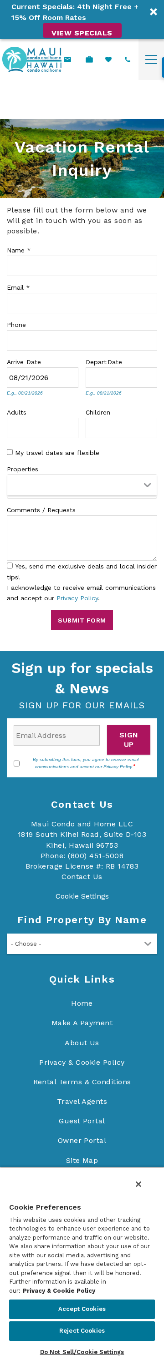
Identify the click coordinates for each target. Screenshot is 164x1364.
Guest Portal (82, 1121)
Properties (22, 468)
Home (82, 1003)
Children (98, 411)
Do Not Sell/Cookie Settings (82, 1352)
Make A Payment (82, 1022)
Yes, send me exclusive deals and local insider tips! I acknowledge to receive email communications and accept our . (82, 582)
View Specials (81, 33)
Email (18, 286)
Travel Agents (82, 1101)
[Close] (138, 1184)
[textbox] (12, 483)
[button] (82, 19)
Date (33, 361)
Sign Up (128, 740)
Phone (16, 323)
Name (19, 249)
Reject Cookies (82, 1330)
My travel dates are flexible (57, 452)
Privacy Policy (77, 598)
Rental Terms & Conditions (82, 1081)
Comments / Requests (41, 509)
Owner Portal (82, 1140)
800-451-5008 (127, 59)
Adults (16, 411)
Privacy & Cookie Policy (81, 1062)
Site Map (82, 1160)
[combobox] (82, 486)
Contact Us (82, 876)
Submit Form (82, 620)
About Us (82, 1042)
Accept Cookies (82, 1308)
